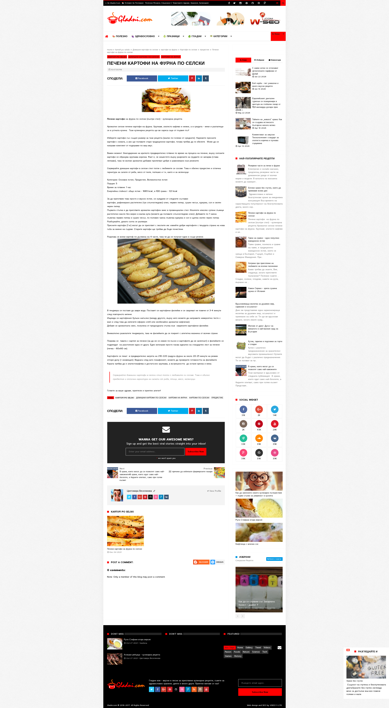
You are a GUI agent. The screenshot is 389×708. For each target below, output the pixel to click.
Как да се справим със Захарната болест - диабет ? (257, 603)
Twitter (174, 78)
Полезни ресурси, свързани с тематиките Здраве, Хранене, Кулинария (177, 3)
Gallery (249, 647)
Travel (258, 647)
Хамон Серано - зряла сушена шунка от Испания (262, 290)
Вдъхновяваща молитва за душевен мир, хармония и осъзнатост (255, 305)
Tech (264, 651)
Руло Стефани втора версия (249, 519)
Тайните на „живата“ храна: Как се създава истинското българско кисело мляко (267, 122)
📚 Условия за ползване (133, 3)
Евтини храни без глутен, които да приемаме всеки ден (264, 189)
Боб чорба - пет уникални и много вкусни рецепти (265, 85)
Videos (267, 647)
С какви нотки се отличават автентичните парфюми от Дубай (265, 71)
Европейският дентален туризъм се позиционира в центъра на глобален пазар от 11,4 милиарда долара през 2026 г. (258, 104)
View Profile (215, 491)
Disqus (219, 562)
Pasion (228, 651)
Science (256, 651)
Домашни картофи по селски (145, 49)
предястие (204, 49)
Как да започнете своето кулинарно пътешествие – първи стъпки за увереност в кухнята (259, 494)
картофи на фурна (169, 49)
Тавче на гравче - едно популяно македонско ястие (263, 239)
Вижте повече (275, 559)
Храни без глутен (354, 680)
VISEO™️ (274, 705)
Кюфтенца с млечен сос (247, 544)
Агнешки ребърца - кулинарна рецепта (142, 654)
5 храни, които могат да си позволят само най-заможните (262, 368)
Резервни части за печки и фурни (264, 165)
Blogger (203, 562)
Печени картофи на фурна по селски (124, 548)
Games (228, 656)
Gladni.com (112, 705)
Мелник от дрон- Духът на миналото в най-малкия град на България (263, 328)
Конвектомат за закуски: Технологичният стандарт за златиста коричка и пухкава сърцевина (265, 139)
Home (110, 49)
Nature (246, 651)
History (237, 656)
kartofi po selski (122, 49)
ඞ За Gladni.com (112, 3)
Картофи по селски (188, 49)
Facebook (142, 78)
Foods (237, 651)
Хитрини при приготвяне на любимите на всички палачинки (263, 265)
